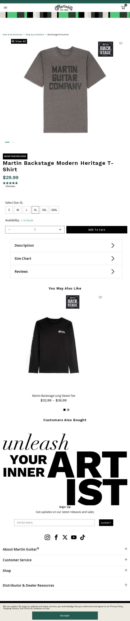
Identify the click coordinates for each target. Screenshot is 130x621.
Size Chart (23, 258)
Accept (65, 615)
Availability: (12, 220)
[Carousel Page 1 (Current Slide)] (64, 410)
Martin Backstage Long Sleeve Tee (53, 396)
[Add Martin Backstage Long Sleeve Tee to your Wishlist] (100, 297)
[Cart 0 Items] (123, 9)
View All (20, 41)
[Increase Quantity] (61, 229)
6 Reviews (10, 186)
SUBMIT (106, 522)
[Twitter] (65, 537)
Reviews (21, 271)
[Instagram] (47, 537)
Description (24, 245)
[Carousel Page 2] (68, 410)
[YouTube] (74, 537)
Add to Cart (96, 229)
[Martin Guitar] (64, 7)
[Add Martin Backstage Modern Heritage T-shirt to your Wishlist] (120, 43)
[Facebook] (56, 537)
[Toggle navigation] (5, 7)
